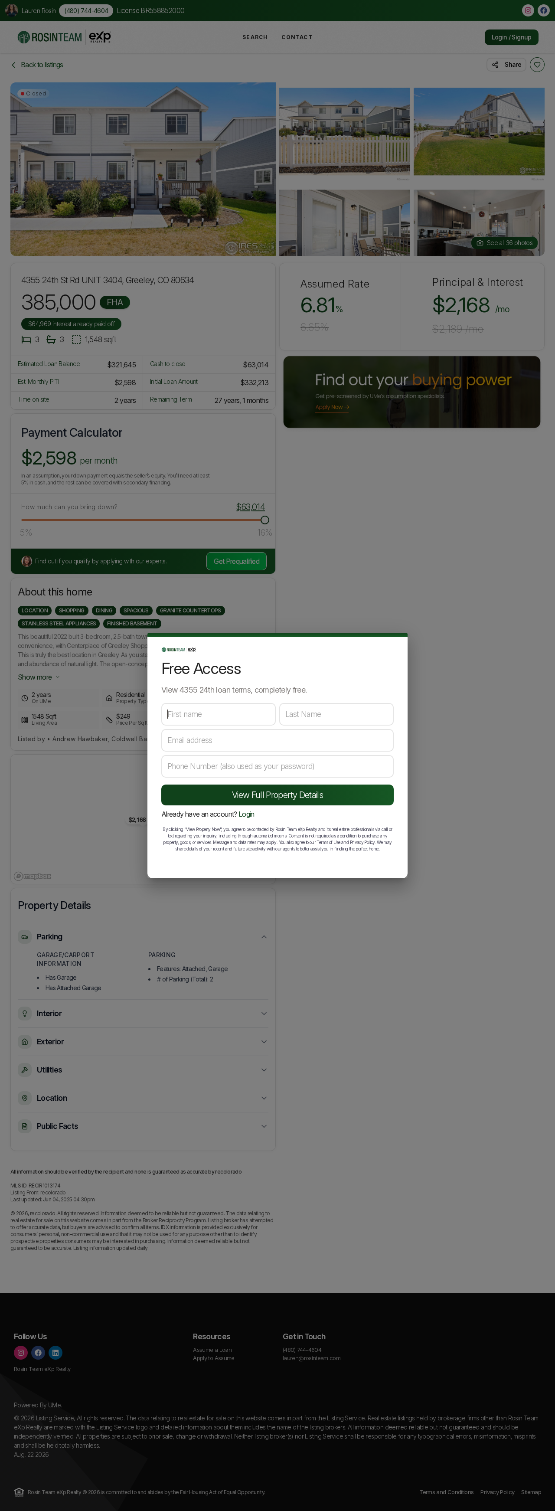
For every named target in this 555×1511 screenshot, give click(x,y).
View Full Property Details (277, 795)
